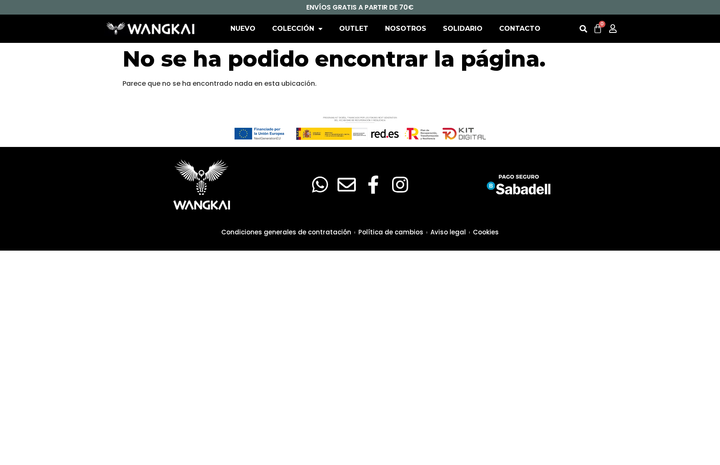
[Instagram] (400, 185)
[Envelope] (347, 185)
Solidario (462, 28)
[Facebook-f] (373, 185)
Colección (293, 28)
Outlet (353, 28)
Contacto (519, 28)
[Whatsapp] (320, 185)
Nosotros (405, 28)
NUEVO (242, 28)
